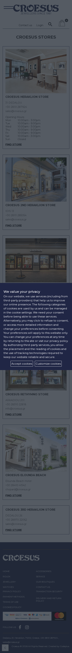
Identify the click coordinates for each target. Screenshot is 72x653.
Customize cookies (48, 363)
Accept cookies (21, 363)
